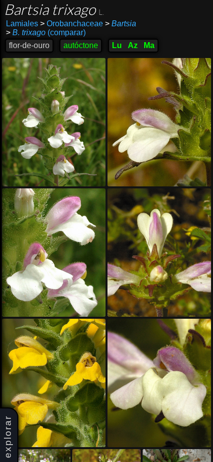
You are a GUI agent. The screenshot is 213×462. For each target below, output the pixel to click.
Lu (117, 45)
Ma (149, 45)
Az (133, 45)
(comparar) (46, 32)
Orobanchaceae (71, 23)
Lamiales (22, 23)
